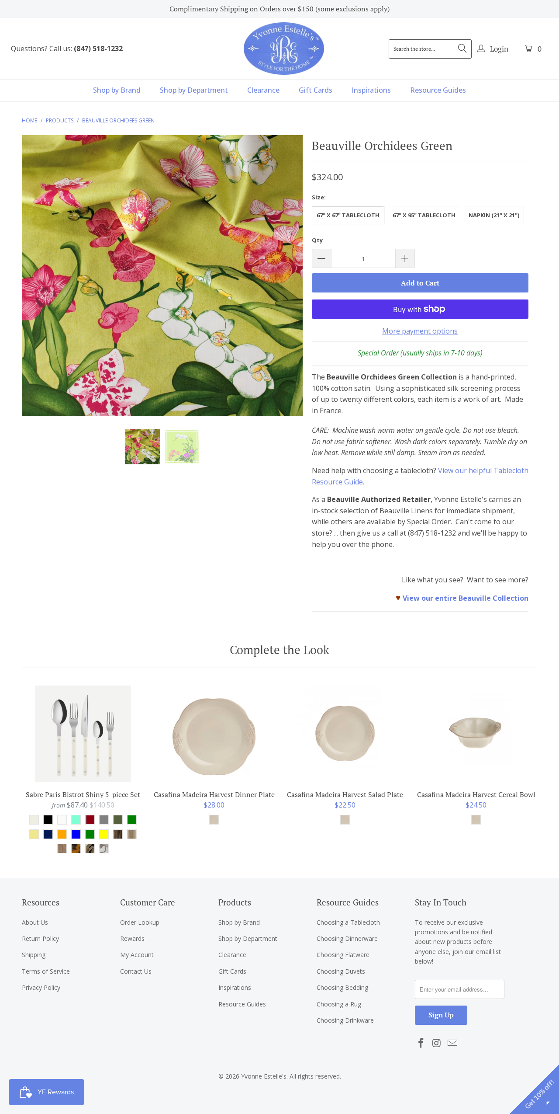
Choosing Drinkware (345, 1020)
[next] (288, 282)
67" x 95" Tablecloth (424, 215)
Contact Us (136, 971)
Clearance (263, 90)
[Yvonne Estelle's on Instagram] (437, 1043)
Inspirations (371, 90)
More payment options (420, 331)
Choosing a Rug (339, 1004)
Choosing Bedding (342, 987)
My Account (137, 954)
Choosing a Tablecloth (348, 922)
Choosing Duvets (341, 971)
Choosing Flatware (343, 954)
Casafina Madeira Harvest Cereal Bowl (476, 734)
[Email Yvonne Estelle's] (452, 1043)
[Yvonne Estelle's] (284, 48)
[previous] (36, 282)
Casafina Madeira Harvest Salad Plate (345, 734)
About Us (35, 922)
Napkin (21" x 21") (494, 215)
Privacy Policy (41, 987)
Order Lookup (139, 922)
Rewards (132, 938)
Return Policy (40, 938)
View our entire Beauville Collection (465, 598)
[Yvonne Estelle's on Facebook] (421, 1043)
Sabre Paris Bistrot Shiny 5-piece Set (83, 734)
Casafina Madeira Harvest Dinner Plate (214, 734)
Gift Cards (315, 90)
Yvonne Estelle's (263, 1076)
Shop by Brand (117, 90)
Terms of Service (46, 971)
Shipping (33, 954)
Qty (317, 240)
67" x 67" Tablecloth (348, 215)
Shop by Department (194, 90)
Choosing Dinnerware (347, 938)
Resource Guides (438, 90)
